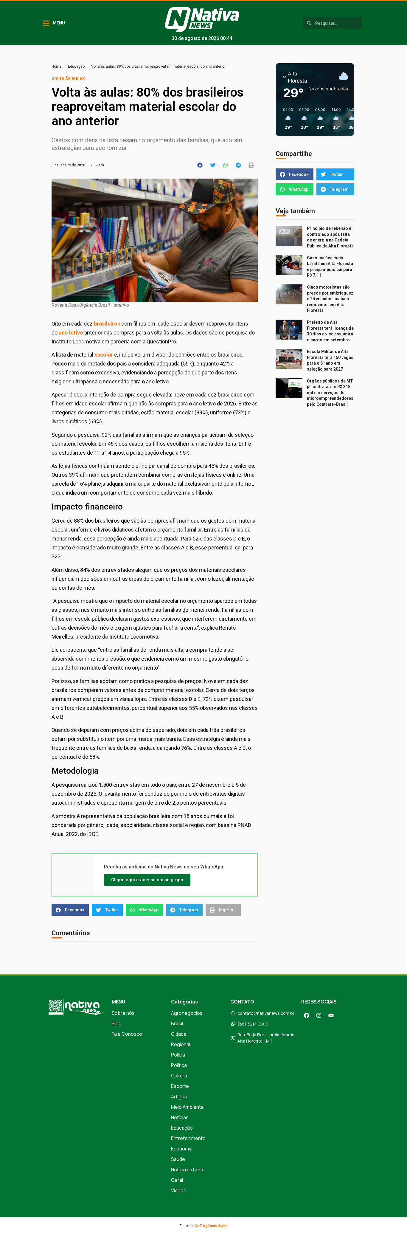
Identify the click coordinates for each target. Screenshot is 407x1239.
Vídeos (178, 1190)
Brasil (177, 1023)
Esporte (180, 1086)
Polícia (178, 1055)
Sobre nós (123, 1013)
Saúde (178, 1159)
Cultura (179, 1076)
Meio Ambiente (187, 1107)
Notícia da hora (187, 1170)
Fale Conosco (127, 1034)
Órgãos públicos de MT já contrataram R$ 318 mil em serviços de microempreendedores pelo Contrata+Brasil (330, 393)
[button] (200, 165)
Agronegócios (187, 1013)
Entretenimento (188, 1138)
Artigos (179, 1096)
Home (56, 66)
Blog (117, 1023)
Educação (76, 66)
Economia (181, 1149)
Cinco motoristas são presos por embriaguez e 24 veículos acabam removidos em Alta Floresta (330, 299)
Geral (177, 1180)
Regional (180, 1044)
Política (179, 1065)
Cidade (179, 1034)
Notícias (180, 1117)
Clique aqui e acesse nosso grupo (147, 879)
